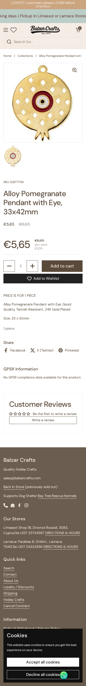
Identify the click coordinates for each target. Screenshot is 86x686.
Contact (10, 574)
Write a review (43, 420)
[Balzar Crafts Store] (45, 30)
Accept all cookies (43, 662)
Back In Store (14, 487)
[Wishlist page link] (14, 30)
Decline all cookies (43, 674)
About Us (10, 580)
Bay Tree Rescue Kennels (57, 496)
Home (7, 56)
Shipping (10, 593)
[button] (78, 30)
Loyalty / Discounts (18, 587)
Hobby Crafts (13, 599)
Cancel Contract (16, 606)
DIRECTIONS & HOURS (60, 546)
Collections (25, 56)
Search (8, 568)
